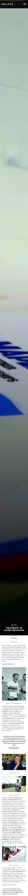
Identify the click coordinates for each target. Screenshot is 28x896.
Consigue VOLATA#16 (8, 664)
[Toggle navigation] (25, 4)
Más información (14, 748)
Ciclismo (14, 625)
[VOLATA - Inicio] (7, 4)
